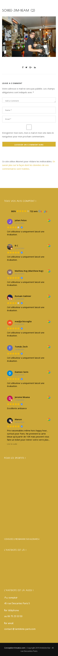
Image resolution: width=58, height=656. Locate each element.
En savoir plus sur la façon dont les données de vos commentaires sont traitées (28, 165)
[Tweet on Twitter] (26, 67)
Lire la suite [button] (12, 444)
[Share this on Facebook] (22, 67)
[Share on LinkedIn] (35, 67)
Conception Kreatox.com (14, 648)
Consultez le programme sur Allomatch (21, 539)
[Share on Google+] (30, 67)
